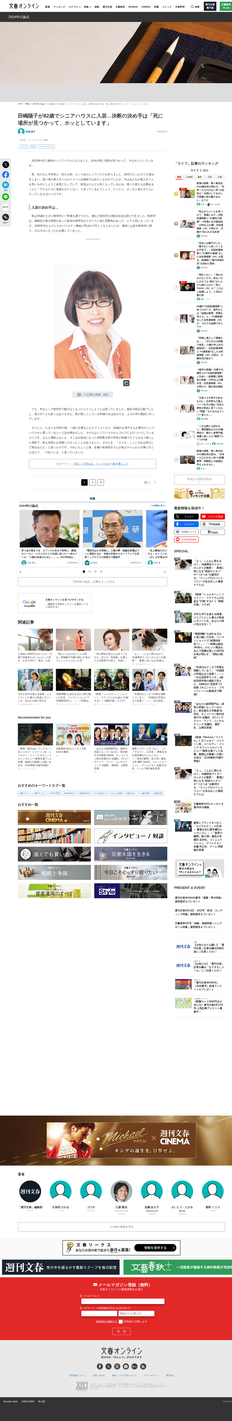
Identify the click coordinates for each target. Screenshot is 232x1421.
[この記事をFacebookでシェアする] (5, 175)
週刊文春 (107, 6)
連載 (96, 6)
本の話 (41, 1401)
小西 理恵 (219, 444)
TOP (20, 104)
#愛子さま (39, 793)
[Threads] (117, 1366)
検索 (197, 6)
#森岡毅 (145, 793)
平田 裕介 (204, 236)
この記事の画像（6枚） (96, 394)
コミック (167, 6)
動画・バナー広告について (124, 1375)
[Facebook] (100, 1366)
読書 (156, 6)
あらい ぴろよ (206, 444)
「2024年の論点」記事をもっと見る (92, 581)
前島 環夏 (204, 419)
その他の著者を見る (121, 1226)
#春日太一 (131, 793)
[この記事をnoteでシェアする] (5, 207)
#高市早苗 (54, 793)
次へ (147, 482)
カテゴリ (73, 6)
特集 (86, 6)
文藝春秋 (120, 6)
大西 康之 (31, 563)
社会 (33, 146)
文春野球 (180, 6)
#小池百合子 (100, 793)
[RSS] (143, 1366)
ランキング (59, 6)
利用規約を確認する (106, 1321)
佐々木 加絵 (215, 204)
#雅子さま (24, 793)
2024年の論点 (19, 17)
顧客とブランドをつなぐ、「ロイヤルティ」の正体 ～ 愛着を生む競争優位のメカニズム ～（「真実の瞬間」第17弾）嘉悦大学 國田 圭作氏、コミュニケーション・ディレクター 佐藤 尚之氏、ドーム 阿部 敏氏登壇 (149, 760)
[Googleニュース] (126, 1366)
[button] (84, 572)
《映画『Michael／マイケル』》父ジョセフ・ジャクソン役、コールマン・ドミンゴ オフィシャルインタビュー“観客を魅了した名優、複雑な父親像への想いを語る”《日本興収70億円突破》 (35, 758)
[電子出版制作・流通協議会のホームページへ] (82, 1386)
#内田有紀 (69, 793)
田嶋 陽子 (30, 131)
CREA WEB (28, 1401)
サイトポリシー (151, 1375)
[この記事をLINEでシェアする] (5, 197)
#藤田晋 (158, 793)
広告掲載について (77, 1375)
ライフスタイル (46, 146)
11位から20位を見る (199, 479)
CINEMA (146, 6)
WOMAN (133, 6)
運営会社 (170, 1375)
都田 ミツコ (205, 299)
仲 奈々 (203, 204)
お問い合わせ (99, 1375)
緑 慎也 (94, 563)
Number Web (10, 1401)
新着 (47, 6)
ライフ (24, 146)
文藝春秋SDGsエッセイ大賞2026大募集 (71, 751)
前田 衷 (157, 563)
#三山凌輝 (116, 793)
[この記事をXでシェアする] (5, 165)
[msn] (134, 1366)
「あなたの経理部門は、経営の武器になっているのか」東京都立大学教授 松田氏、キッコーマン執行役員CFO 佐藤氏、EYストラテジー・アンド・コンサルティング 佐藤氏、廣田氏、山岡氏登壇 (111, 760)
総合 (206, 170)
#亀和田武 (84, 793)
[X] (108, 1366)
